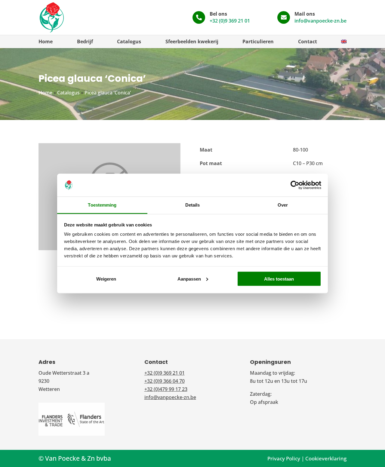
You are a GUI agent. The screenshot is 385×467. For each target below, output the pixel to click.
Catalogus (129, 41)
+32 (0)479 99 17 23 (165, 389)
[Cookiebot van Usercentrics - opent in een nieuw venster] (295, 185)
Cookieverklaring (325, 458)
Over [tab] (283, 204)
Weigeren (106, 278)
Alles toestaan (279, 278)
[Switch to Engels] (343, 41)
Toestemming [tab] (102, 204)
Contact (307, 41)
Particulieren (258, 41)
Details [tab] (192, 204)
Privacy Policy (283, 458)
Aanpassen (189, 278)
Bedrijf (85, 41)
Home (45, 41)
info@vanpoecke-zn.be (320, 20)
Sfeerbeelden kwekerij (191, 41)
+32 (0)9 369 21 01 (230, 20)
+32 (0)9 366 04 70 (164, 381)
